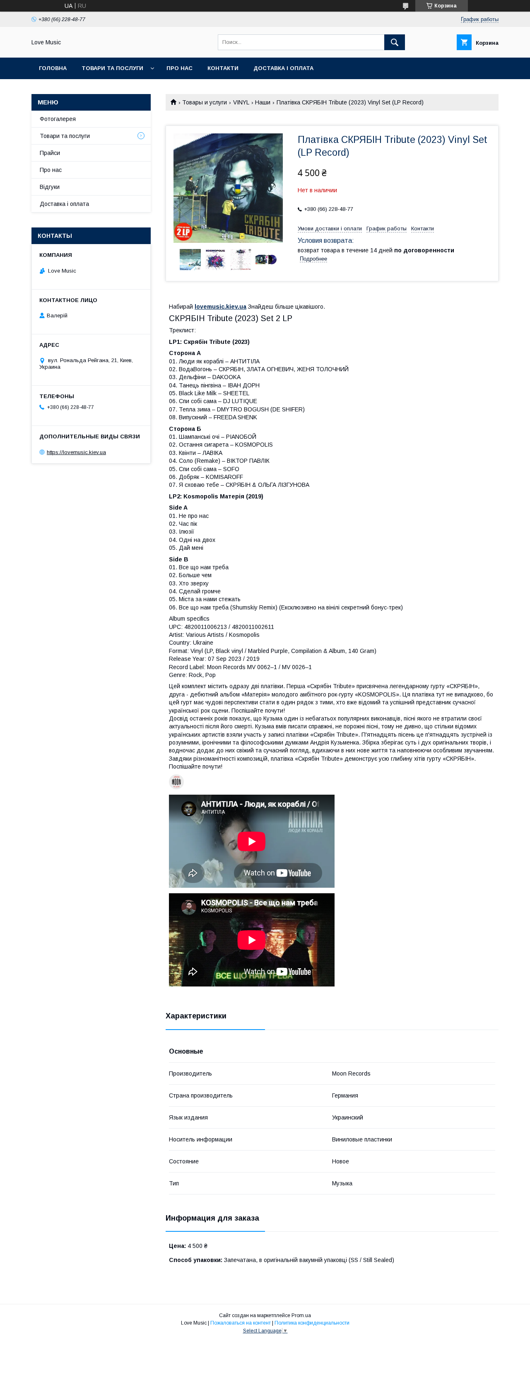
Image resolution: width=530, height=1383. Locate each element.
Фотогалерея (58, 119)
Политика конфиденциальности (312, 1323)
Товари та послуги (112, 68)
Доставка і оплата (283, 68)
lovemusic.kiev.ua (220, 306)
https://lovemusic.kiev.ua (76, 452)
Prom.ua (301, 1315)
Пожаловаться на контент (240, 1323)
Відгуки (50, 187)
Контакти (222, 68)
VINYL (241, 102)
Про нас (179, 68)
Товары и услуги (204, 102)
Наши (262, 102)
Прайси (50, 153)
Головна (53, 68)
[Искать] (394, 42)
